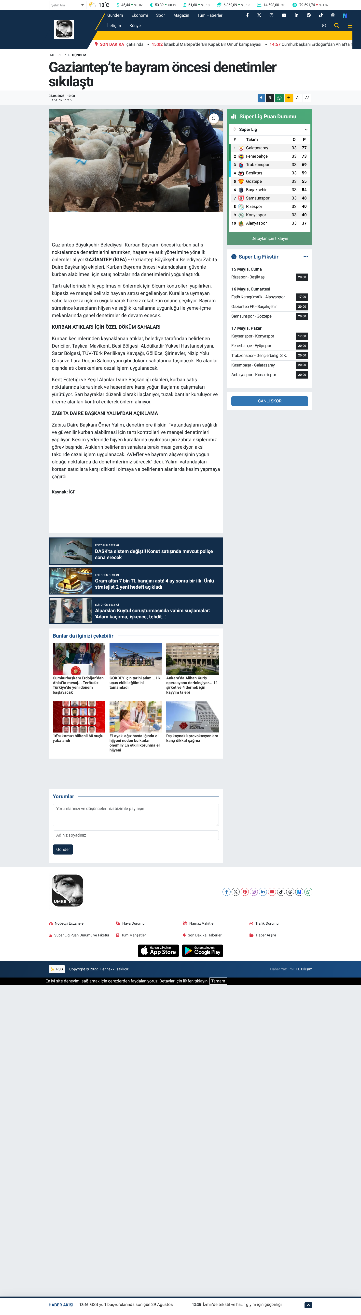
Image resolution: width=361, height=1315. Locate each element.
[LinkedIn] (263, 892)
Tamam (218, 981)
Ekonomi (139, 15)
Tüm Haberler (209, 15)
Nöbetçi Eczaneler (70, 923)
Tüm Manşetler (133, 935)
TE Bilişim (304, 969)
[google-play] (202, 950)
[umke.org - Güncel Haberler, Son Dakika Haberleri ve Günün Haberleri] (63, 29)
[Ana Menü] (348, 26)
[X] (236, 892)
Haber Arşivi (266, 935)
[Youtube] (272, 892)
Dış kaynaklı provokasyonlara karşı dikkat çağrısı (192, 738)
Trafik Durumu (266, 923)
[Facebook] (226, 892)
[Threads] (290, 892)
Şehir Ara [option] (58, 5)
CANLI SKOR (269, 400)
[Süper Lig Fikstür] (306, 256)
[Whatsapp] (308, 892)
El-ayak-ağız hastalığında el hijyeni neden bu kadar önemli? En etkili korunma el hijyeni (135, 743)
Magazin (181, 15)
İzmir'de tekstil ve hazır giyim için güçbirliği (242, 1304)
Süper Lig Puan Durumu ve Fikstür (81, 935)
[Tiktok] (281, 892)
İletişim (114, 25)
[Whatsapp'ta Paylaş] (279, 98)
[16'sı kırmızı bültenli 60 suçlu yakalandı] (79, 716)
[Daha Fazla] (289, 98)
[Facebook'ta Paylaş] (261, 98)
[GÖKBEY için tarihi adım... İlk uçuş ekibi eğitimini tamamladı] (136, 658)
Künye (135, 25)
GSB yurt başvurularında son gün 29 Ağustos (131, 1304)
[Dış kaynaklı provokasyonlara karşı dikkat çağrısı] (192, 716)
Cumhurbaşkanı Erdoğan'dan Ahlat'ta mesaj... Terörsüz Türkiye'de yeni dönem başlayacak (78, 685)
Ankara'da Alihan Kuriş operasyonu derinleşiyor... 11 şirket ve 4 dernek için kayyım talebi (192, 685)
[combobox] (68, 5)
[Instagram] (254, 892)
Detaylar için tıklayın (269, 238)
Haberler (57, 55)
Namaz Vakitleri (202, 923)
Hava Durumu (133, 923)
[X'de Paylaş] (270, 98)
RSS (59, 969)
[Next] (299, 892)
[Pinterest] (245, 892)
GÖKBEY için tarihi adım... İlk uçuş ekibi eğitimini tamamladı (135, 683)
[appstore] (159, 950)
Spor (160, 15)
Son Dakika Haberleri (205, 935)
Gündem (115, 15)
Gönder (63, 849)
